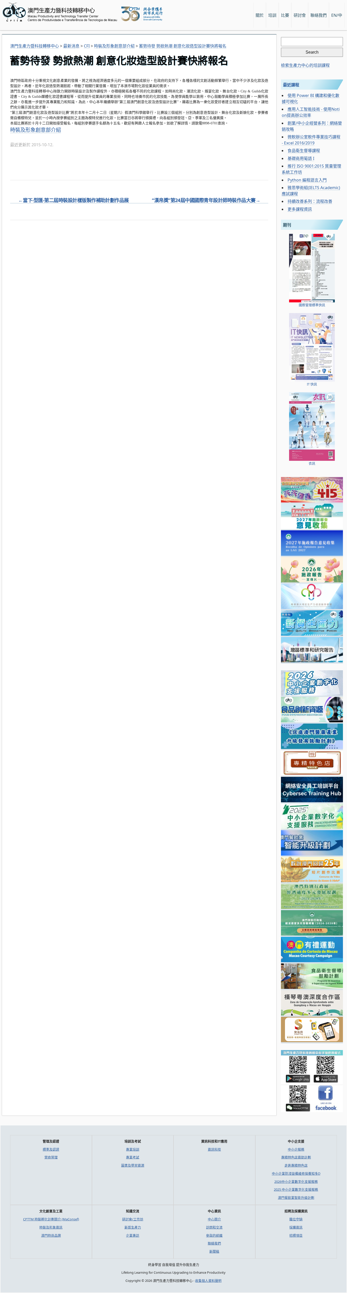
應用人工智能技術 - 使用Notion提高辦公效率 (311, 112)
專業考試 (132, 1157)
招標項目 (296, 1235)
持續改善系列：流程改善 (310, 201)
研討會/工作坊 (132, 1219)
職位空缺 (296, 1219)
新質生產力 (132, 1227)
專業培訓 (132, 1149)
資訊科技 (214, 1149)
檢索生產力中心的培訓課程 (305, 65)
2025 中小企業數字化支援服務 (296, 1189)
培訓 (272, 15)
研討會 (300, 15)
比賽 (285, 15)
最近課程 (291, 85)
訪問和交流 (214, 1227)
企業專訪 (132, 1235)
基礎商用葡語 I (301, 158)
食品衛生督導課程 (304, 150)
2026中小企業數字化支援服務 (296, 1181)
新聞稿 (214, 1251)
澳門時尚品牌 (51, 1235)
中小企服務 (296, 1149)
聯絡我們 (214, 1243)
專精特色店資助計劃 (296, 1157)
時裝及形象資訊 (50, 1227)
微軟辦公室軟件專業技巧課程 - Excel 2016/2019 (311, 140)
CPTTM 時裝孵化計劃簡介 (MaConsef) (51, 1219)
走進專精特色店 (296, 1165)
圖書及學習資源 (132, 1165)
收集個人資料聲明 (208, 1280)
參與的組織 (214, 1235)
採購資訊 (296, 1227)
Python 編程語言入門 (307, 180)
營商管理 (51, 1157)
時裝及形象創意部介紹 (35, 129)
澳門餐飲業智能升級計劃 (296, 1197)
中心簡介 (214, 1219)
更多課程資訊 (300, 209)
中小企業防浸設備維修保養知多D (296, 1173)
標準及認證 (51, 1149)
